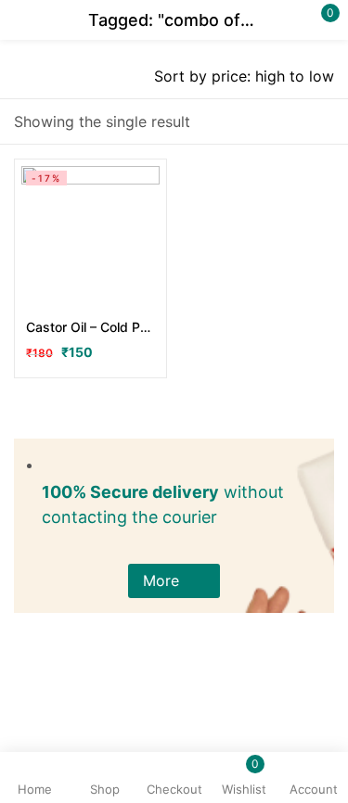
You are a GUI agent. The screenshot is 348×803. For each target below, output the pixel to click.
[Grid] (323, 122)
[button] (174, 581)
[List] (288, 122)
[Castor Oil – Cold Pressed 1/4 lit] (90, 235)
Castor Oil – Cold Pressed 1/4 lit (90, 327)
